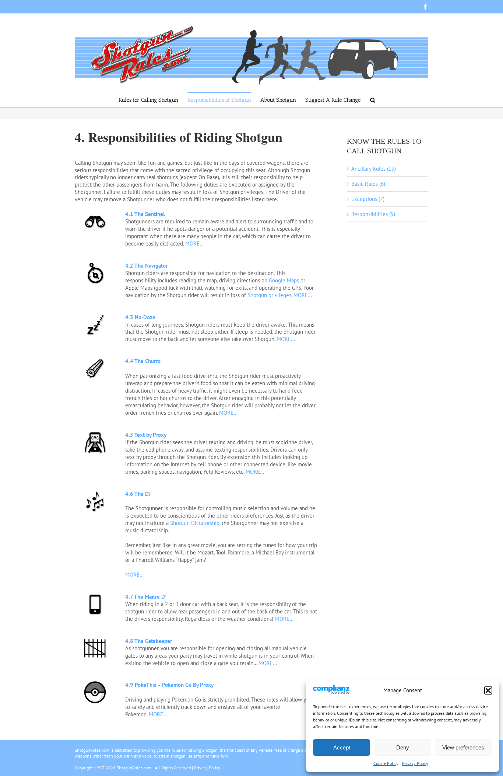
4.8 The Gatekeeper (148, 640)
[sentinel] (95, 213)
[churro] (95, 360)
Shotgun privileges (269, 295)
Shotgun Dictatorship (194, 522)
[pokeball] (95, 684)
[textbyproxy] (95, 434)
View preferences (463, 747)
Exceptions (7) (367, 198)
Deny (402, 747)
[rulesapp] (95, 595)
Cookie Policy (385, 763)
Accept (341, 747)
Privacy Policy (415, 763)
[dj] (95, 493)
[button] (488, 690)
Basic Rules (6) (368, 183)
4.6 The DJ (138, 493)
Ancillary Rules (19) (373, 168)
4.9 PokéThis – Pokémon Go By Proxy (169, 684)
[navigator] (95, 264)
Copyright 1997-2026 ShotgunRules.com (113, 767)
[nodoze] (95, 316)
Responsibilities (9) (373, 214)
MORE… (194, 243)
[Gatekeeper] (95, 640)
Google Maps (284, 280)
